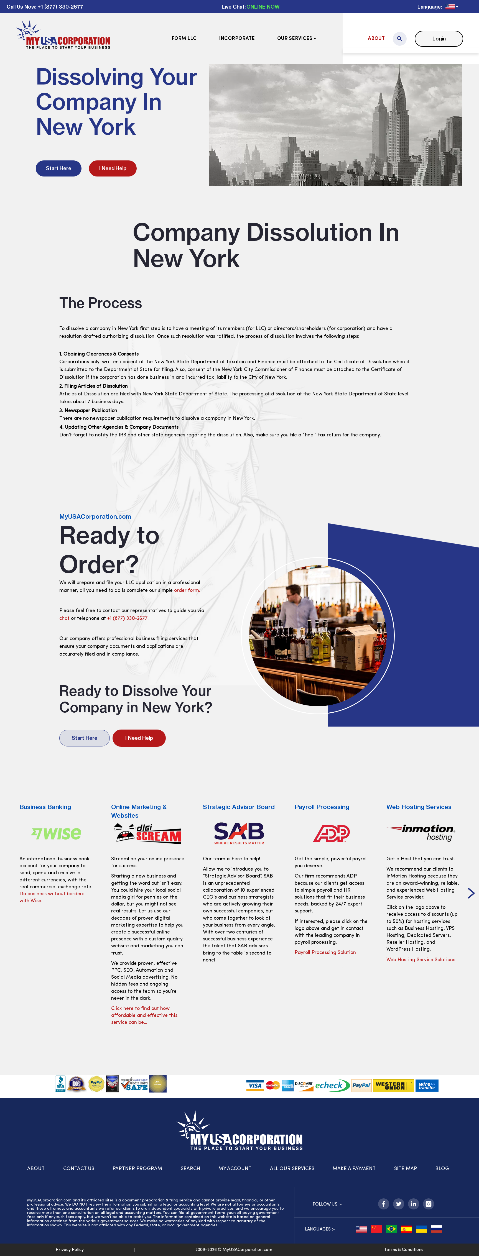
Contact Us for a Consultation (420, 973)
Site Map (405, 1169)
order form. (187, 590)
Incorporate (237, 38)
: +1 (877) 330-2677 (59, 7)
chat (64, 618)
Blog (442, 1169)
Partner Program (137, 1169)
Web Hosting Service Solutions (329, 960)
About (376, 38)
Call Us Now (21, 7)
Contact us (78, 1169)
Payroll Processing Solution (233, 952)
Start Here (58, 168)
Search (190, 1169)
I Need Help (112, 168)
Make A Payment (354, 1169)
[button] (7, 894)
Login (439, 38)
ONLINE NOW (263, 7)
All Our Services (292, 1169)
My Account (234, 1169)
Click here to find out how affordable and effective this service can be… (52, 1015)
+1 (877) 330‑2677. (128, 618)
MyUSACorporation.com (95, 516)
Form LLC (184, 38)
